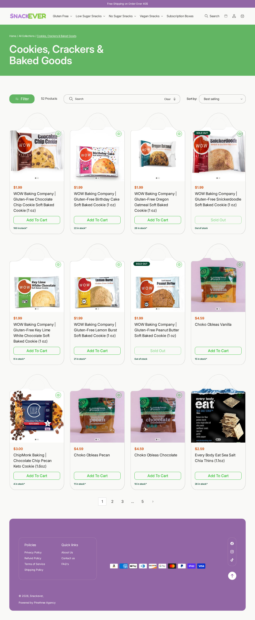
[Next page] (153, 501)
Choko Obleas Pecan (92, 455)
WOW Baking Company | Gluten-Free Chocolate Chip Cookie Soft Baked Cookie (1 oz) (34, 202)
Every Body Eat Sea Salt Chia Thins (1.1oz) (215, 458)
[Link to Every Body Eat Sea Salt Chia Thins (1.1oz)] (218, 416)
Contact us (68, 558)
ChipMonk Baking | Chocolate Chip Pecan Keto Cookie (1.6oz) (32, 461)
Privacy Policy (33, 552)
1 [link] (102, 501)
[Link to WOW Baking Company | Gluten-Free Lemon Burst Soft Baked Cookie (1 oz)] (97, 285)
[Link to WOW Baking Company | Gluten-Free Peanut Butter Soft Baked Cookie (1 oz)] (158, 285)
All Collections (27, 36)
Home (12, 36)
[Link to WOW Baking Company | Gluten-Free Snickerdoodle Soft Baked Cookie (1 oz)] (218, 154)
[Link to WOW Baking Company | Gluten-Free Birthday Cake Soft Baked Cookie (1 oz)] (97, 154)
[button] (63, 16)
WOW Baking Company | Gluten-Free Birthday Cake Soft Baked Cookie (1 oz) (96, 199)
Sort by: (192, 99)
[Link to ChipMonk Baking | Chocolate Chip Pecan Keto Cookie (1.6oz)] (37, 416)
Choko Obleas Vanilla (213, 324)
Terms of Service (34, 564)
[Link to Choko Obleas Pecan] (97, 416)
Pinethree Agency (45, 602)
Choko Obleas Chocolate (155, 455)
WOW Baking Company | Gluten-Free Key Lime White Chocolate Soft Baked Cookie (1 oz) (34, 332)
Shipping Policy (33, 569)
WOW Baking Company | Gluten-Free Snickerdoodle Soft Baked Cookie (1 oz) (218, 199)
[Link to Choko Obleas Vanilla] (218, 285)
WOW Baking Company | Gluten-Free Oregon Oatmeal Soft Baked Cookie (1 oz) (155, 202)
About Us (67, 552)
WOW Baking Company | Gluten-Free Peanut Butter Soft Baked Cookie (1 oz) (156, 330)
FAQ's (65, 564)
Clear (167, 99)
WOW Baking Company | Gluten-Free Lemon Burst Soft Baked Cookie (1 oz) (95, 330)
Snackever (36, 595)
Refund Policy (32, 558)
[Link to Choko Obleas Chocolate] (158, 416)
